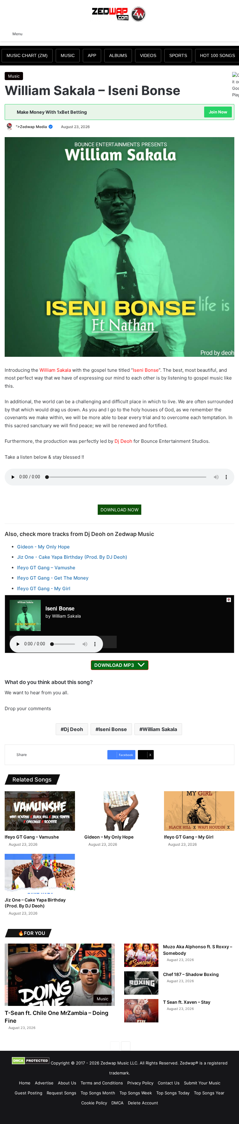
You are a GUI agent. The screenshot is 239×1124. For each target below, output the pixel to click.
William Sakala (55, 370)
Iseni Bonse (146, 370)
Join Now (218, 111)
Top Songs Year (209, 1092)
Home (24, 1082)
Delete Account (143, 1102)
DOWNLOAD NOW (119, 509)
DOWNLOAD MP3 (114, 665)
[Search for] (231, 33)
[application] (63, 642)
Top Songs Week (136, 1092)
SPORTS (178, 55)
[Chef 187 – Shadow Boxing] (141, 983)
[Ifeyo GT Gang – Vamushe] (40, 811)
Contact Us (169, 1082)
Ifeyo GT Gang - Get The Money (53, 578)
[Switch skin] (220, 33)
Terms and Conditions (102, 1082)
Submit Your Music (202, 1082)
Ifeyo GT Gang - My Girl (43, 588)
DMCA (117, 1102)
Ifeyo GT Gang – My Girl (188, 836)
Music (14, 76)
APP (92, 55)
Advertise (44, 1082)
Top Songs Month (98, 1092)
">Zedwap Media (32, 126)
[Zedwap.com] (119, 13)
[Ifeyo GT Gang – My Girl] (199, 811)
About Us (67, 1082)
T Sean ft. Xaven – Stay (186, 1002)
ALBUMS (118, 55)
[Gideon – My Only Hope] (119, 811)
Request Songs (61, 1092)
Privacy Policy (140, 1082)
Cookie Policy (94, 1102)
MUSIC (68, 55)
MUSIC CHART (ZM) (27, 55)
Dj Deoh (123, 441)
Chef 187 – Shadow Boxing (191, 974)
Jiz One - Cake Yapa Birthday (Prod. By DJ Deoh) (72, 557)
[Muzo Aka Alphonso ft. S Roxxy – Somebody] (141, 955)
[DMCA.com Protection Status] (30, 1062)
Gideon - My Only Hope (43, 547)
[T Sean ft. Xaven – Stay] (141, 1010)
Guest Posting (28, 1092)
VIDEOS (148, 55)
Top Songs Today (173, 1092)
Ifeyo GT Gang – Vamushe (46, 568)
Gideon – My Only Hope (109, 836)
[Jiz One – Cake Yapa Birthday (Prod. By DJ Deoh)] (40, 873)
